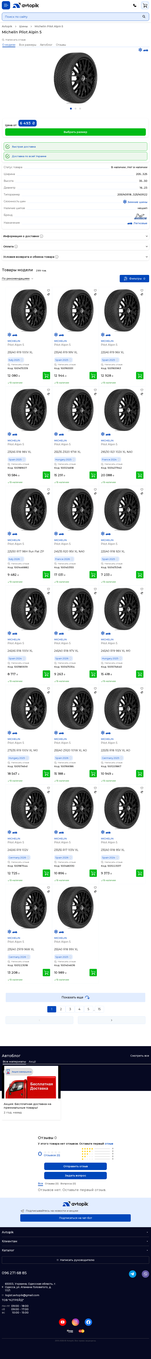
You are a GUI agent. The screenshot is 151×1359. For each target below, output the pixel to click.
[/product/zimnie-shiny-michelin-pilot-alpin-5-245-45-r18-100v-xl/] (29, 609)
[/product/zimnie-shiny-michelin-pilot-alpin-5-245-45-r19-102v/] (29, 808)
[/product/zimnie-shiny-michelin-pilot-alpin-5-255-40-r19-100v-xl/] (29, 310)
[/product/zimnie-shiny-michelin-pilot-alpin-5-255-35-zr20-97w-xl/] (75, 409)
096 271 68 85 (14, 1273)
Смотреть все (139, 1055)
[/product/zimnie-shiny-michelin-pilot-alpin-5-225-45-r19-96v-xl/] (122, 310)
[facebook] (88, 1322)
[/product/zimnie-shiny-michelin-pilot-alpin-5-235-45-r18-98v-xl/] (29, 409)
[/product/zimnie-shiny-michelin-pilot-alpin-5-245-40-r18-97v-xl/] (75, 609)
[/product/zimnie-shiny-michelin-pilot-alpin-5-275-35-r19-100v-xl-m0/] (29, 708)
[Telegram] (132, 1274)
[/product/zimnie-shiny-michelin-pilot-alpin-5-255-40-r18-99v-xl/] (75, 907)
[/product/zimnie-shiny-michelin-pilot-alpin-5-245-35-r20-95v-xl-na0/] (75, 509)
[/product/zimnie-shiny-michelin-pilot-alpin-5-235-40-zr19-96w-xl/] (29, 907)
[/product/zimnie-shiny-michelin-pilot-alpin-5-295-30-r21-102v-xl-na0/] (122, 409)
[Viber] (145, 1274)
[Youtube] (62, 1322)
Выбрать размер (75, 132)
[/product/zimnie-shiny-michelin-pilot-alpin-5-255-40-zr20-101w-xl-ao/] (75, 708)
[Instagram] (75, 1322)
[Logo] (26, 5)
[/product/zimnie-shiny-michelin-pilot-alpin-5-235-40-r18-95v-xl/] (122, 808)
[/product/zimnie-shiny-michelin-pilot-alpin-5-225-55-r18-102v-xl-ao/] (122, 708)
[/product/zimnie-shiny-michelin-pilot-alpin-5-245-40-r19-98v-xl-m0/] (122, 609)
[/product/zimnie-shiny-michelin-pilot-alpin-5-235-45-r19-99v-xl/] (75, 310)
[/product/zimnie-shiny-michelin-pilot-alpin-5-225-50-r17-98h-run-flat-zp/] (29, 509)
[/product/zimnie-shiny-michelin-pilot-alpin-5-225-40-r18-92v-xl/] (122, 509)
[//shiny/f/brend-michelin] (140, 216)
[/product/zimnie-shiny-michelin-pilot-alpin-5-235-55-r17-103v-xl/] (75, 808)
